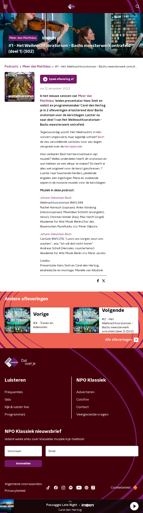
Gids (8, 399)
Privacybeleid (15, 490)
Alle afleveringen (118, 340)
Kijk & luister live (17, 407)
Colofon (82, 399)
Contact (82, 407)
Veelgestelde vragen (92, 414)
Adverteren (85, 392)
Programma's (15, 414)
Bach (101, 137)
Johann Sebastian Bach (56, 197)
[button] (134, 506)
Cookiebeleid (121, 487)
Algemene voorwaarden (23, 484)
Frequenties (14, 392)
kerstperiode (73, 146)
